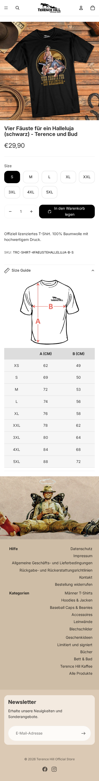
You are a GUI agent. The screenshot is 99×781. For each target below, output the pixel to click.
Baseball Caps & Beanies (71, 607)
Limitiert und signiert (74, 644)
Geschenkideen (79, 637)
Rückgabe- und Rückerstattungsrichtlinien (56, 570)
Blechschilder (80, 629)
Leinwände (83, 621)
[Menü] (6, 8)
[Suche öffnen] (17, 8)
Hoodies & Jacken (76, 600)
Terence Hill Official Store (55, 759)
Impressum (82, 555)
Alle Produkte (80, 673)
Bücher (86, 652)
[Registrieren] (83, 733)
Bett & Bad (83, 659)
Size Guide (21, 270)
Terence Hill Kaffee (76, 666)
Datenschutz (81, 548)
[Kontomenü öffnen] (81, 8)
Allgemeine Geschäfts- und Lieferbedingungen (52, 563)
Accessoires (82, 614)
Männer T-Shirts (78, 593)
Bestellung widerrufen (73, 584)
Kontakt (85, 577)
